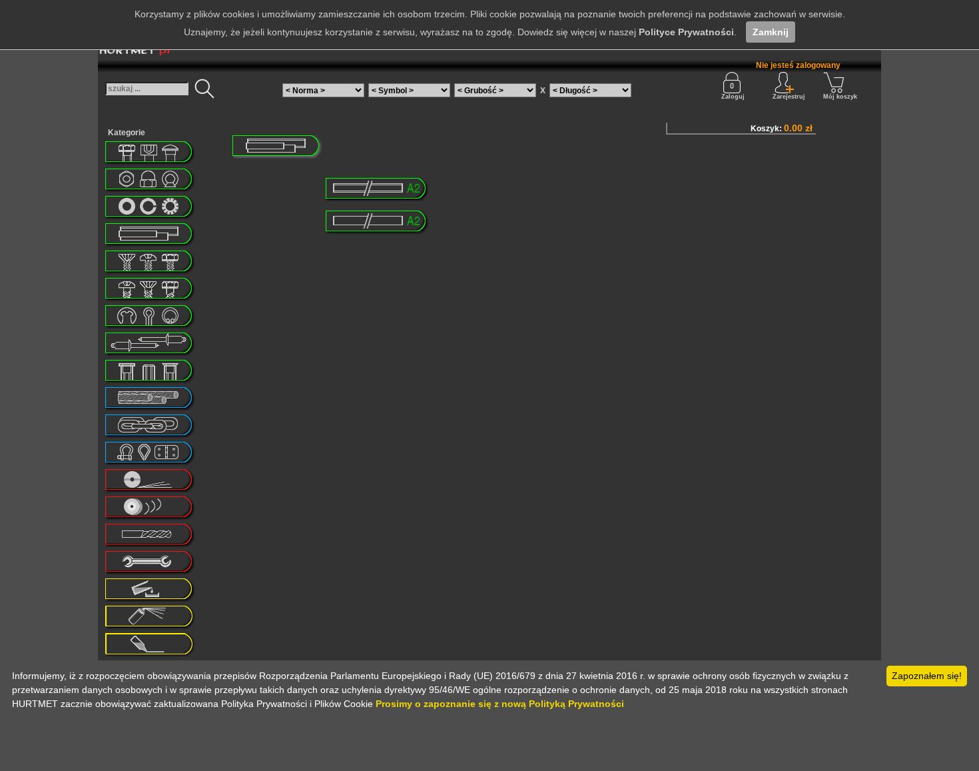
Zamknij (771, 32)
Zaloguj (733, 96)
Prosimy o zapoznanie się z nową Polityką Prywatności (500, 703)
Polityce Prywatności (686, 32)
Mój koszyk (840, 96)
